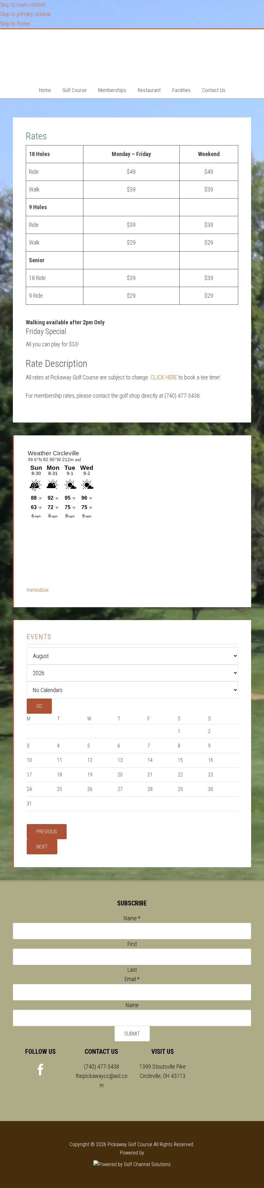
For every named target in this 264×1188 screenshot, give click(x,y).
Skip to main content (22, 4)
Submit (132, 1034)
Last (132, 969)
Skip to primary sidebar (25, 14)
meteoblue (38, 590)
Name (132, 918)
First (132, 944)
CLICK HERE (164, 377)
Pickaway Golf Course (132, 55)
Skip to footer (15, 23)
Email (132, 979)
